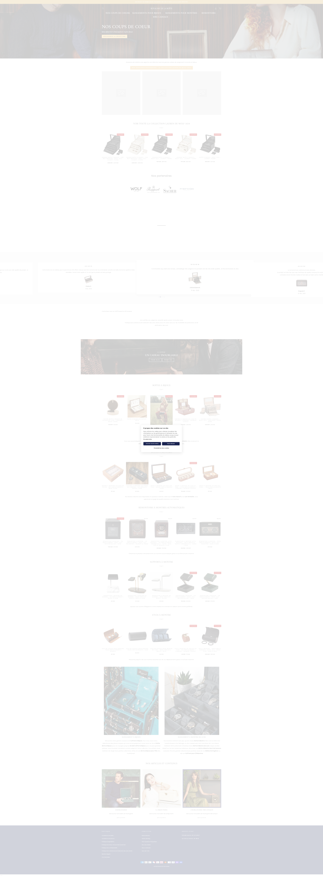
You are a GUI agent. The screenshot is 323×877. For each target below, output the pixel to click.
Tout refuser (171, 443)
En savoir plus (147, 439)
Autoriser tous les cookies (152, 443)
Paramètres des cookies (161, 448)
